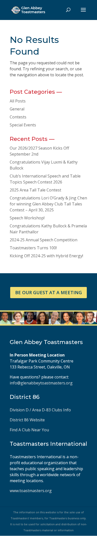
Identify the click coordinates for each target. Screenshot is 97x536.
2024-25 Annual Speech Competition (43, 240)
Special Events (23, 125)
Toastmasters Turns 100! (33, 248)
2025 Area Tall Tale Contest (35, 190)
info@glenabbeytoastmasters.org (41, 383)
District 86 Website (27, 420)
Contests (18, 117)
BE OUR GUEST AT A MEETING (48, 292)
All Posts (18, 101)
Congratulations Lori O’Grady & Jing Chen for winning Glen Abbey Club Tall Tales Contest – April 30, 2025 (48, 204)
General (17, 109)
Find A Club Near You (29, 430)
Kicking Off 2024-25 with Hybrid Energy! (46, 256)
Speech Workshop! (27, 218)
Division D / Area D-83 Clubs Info (41, 410)
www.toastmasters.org (31, 490)
